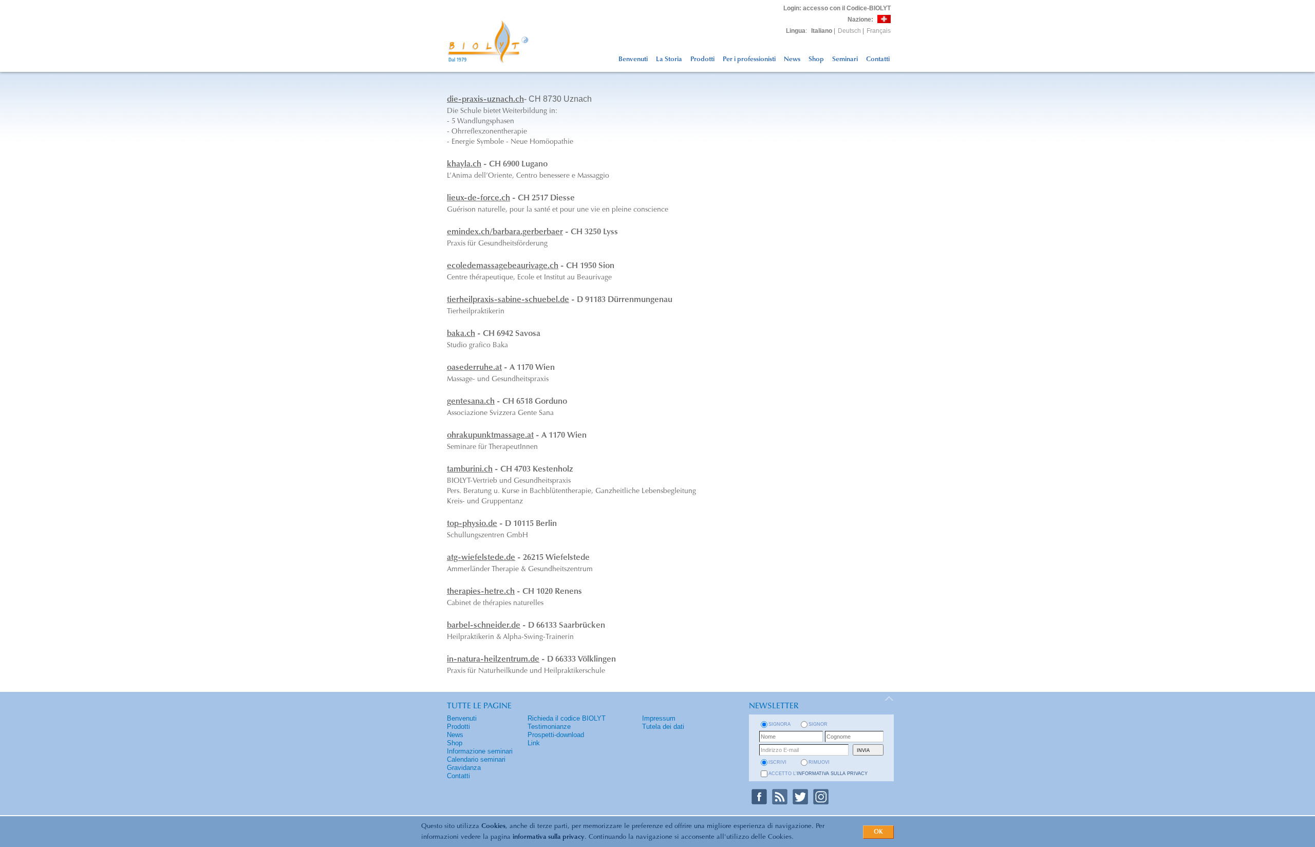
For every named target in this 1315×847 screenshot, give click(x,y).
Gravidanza (464, 767)
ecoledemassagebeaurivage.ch (502, 266)
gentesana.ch (471, 402)
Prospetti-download (556, 735)
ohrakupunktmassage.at (490, 435)
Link (534, 743)
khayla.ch (464, 164)
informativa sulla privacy (549, 837)
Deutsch (849, 30)
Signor (818, 724)
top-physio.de (472, 524)
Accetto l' (818, 773)
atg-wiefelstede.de (481, 558)
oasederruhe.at (474, 368)
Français (879, 30)
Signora (779, 724)
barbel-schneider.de (483, 626)
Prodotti (702, 59)
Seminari (845, 59)
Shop (816, 59)
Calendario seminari (476, 759)
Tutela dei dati (663, 726)
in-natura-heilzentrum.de (493, 659)
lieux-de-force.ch (478, 198)
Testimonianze (549, 726)
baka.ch (461, 334)
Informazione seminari (480, 751)
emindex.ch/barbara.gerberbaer (505, 232)
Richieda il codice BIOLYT (567, 718)
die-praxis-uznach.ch (485, 100)
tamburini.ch (470, 469)
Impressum (658, 718)
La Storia (669, 59)
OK (878, 832)
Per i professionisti (749, 59)
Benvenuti (633, 59)
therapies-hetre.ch (481, 592)
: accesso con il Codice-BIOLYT (837, 8)
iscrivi (777, 762)
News (792, 59)
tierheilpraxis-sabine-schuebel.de (508, 300)
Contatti (878, 59)
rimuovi (819, 762)
